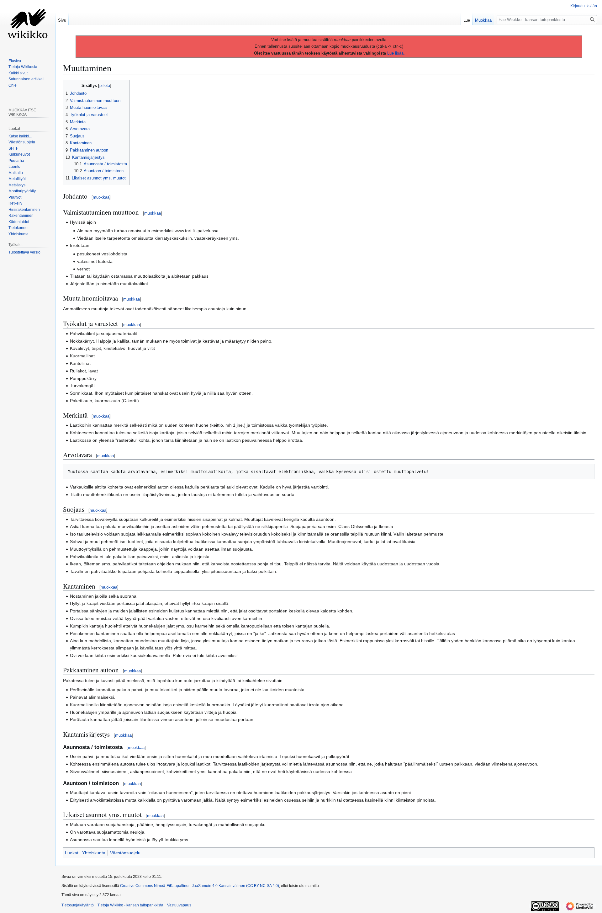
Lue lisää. (396, 53)
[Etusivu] (28, 25)
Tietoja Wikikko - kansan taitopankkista (130, 905)
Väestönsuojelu (125, 852)
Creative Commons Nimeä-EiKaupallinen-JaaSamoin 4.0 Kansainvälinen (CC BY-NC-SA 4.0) (199, 886)
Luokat (71, 852)
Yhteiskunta (93, 852)
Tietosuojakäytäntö (77, 905)
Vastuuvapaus (179, 905)
